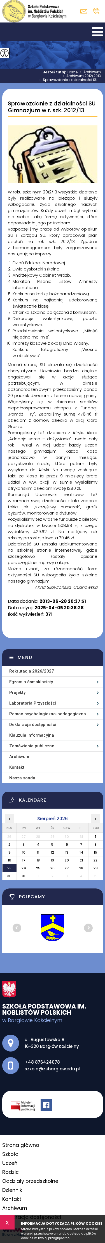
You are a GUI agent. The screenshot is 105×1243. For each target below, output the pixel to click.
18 (38, 860)
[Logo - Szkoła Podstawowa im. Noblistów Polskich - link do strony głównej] (34, 11)
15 (95, 852)
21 (81, 860)
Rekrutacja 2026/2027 (31, 671)
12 (52, 852)
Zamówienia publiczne (31, 745)
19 (52, 860)
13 (66, 852)
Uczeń (10, 1163)
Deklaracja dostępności (32, 724)
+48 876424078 (96, 11)
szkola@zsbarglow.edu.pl (85, 11)
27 (67, 868)
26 (52, 868)
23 (9, 868)
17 (23, 860)
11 (38, 852)
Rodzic (10, 1172)
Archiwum (90, 72)
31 (23, 876)
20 (67, 860)
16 (9, 860)
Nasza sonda (22, 777)
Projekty (17, 692)
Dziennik (12, 1190)
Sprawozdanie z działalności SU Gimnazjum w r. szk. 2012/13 (51, 107)
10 (23, 852)
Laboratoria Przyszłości (32, 703)
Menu (25, 657)
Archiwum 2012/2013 (82, 76)
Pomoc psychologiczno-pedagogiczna (47, 713)
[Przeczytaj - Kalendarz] (56, 801)
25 (38, 868)
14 (81, 852)
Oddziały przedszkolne (30, 1181)
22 (95, 860)
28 (81, 868)
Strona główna (20, 1145)
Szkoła (10, 1154)
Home (72, 72)
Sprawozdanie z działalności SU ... (70, 80)
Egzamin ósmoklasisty (31, 681)
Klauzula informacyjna (31, 735)
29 (96, 868)
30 (9, 876)
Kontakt (16, 767)
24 (24, 868)
